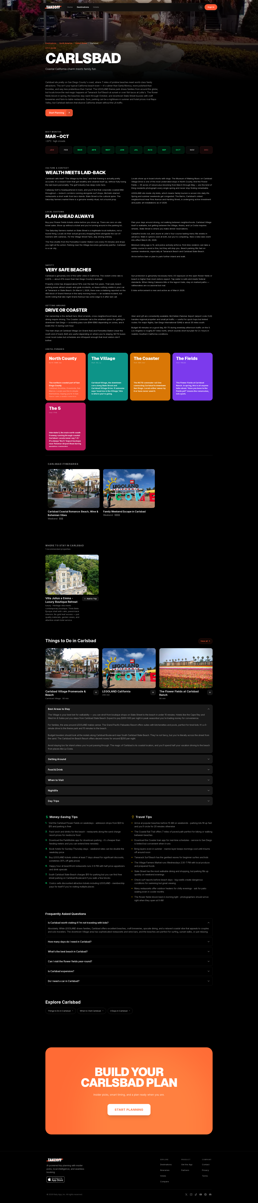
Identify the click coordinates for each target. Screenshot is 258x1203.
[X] (186, 1194)
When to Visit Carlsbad (90, 1011)
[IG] (191, 1194)
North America (65, 43)
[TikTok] (196, 1194)
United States (81, 43)
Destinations (83, 7)
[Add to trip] (96, 692)
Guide (7, 607)
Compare (164, 1181)
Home (70, 7)
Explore (8, 623)
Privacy (205, 1170)
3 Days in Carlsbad (119, 1011)
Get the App (186, 1164)
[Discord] (210, 1194)
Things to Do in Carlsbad (59, 1011)
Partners (185, 1170)
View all (204, 641)
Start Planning (129, 1109)
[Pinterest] (205, 1194)
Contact (205, 1164)
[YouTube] (200, 1194)
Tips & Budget (11, 613)
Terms (205, 1176)
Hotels (96, 7)
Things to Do (10, 602)
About (7, 580)
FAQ (6, 618)
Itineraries (9, 591)
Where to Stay (11, 597)
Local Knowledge (12, 586)
